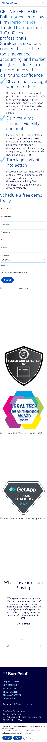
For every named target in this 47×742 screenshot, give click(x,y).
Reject (18, 738)
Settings (28, 738)
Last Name (6, 217)
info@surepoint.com (23, 704)
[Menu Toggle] (43, 3)
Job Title (5, 224)
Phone (4, 248)
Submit (7, 280)
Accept (7, 738)
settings (28, 733)
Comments (5, 265)
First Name (6, 209)
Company (5, 232)
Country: (5, 255)
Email (4, 240)
